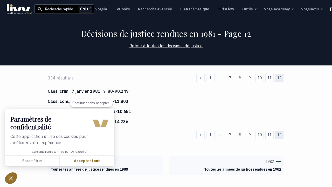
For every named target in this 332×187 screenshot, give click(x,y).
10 (260, 78)
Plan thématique (194, 9)
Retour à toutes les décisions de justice (166, 45)
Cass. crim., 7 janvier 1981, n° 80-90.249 (88, 91)
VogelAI (102, 9)
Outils (247, 9)
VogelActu (310, 9)
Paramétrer (32, 160)
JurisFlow (225, 9)
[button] (11, 178)
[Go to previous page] (200, 78)
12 (279, 78)
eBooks (123, 9)
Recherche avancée (155, 9)
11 (269, 78)
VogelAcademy (277, 9)
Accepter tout (87, 160)
